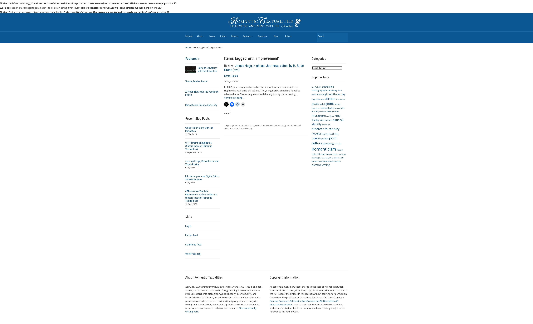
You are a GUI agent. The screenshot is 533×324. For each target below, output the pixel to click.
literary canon (333, 111)
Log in (188, 226)
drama (319, 94)
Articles (223, 36)
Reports (234, 36)
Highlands (256, 125)
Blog (276, 36)
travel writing (246, 128)
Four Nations (340, 99)
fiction (330, 98)
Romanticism (324, 149)
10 (225, 81)
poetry (316, 138)
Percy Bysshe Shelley (329, 134)
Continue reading (234, 97)
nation (289, 125)
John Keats (322, 112)
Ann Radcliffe (316, 87)
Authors (288, 36)
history (337, 104)
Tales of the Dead (339, 154)
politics (325, 138)
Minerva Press (326, 120)
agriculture (235, 125)
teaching (315, 158)
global (322, 104)
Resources (262, 36)
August (230, 81)
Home (188, 47)
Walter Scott (338, 158)
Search (344, 36)
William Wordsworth (331, 161)
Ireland (337, 108)
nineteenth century (326, 129)
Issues (212, 36)
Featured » (192, 59)
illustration (315, 108)
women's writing (321, 164)
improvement (268, 125)
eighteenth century (333, 94)
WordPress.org (192, 253)
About (199, 36)
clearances (246, 125)
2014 (236, 81)
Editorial (188, 36)
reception (338, 144)
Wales (331, 158)
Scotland (236, 128)
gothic (329, 104)
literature (318, 115)
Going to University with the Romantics (207, 69)
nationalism (326, 125)
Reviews (246, 36)
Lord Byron (329, 116)
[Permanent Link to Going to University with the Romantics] (190, 69)
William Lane (317, 161)
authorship (328, 86)
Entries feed (191, 235)
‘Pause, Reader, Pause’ (196, 81)
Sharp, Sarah (231, 76)
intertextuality (327, 107)
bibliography (318, 90)
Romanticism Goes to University (201, 105)
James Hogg (280, 125)
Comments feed (193, 244)
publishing (328, 143)
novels (316, 133)
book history (331, 90)
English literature (319, 99)
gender (315, 103)
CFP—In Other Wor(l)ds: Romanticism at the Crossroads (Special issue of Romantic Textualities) (201, 196)
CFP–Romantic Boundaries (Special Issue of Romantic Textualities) (198, 146)
